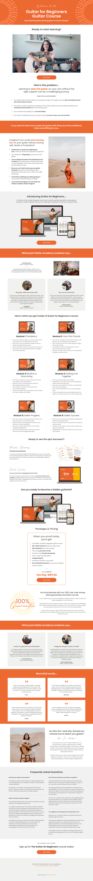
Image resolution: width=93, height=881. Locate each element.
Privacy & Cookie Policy (41, 866)
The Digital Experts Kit (51, 874)
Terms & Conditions (53, 866)
